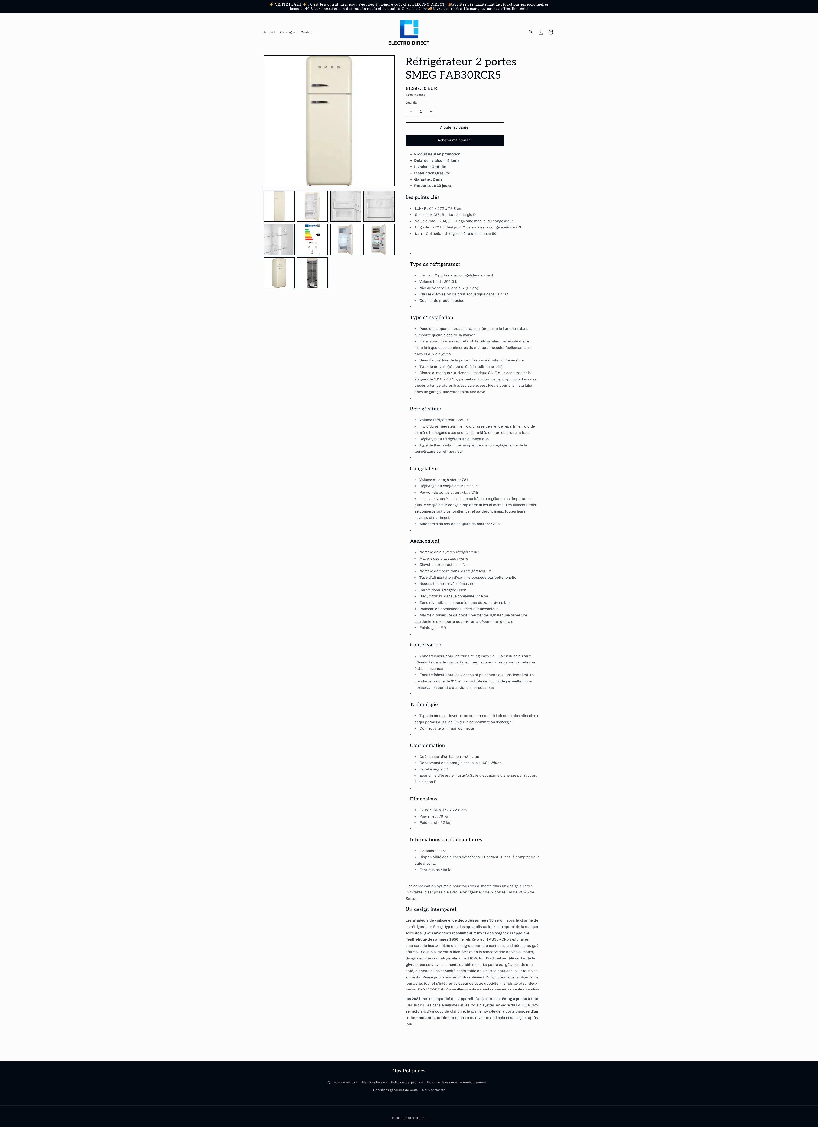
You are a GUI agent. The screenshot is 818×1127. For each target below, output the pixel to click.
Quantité (411, 102)
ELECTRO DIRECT (414, 1118)
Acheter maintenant (455, 140)
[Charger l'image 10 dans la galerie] (312, 273)
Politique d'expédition (407, 1082)
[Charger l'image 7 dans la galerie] (345, 239)
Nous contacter (433, 1090)
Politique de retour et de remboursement (457, 1082)
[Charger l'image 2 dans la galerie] (312, 206)
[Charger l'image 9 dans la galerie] (279, 273)
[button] (531, 32)
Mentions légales (374, 1082)
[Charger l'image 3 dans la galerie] (345, 206)
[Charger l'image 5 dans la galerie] (279, 239)
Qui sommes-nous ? (343, 1082)
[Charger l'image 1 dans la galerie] (279, 206)
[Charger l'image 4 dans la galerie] (379, 206)
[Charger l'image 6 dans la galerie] (312, 239)
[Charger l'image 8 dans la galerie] (379, 239)
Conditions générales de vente (395, 1090)
